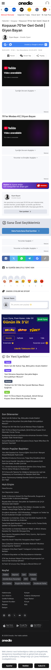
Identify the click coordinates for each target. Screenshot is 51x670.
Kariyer (27, 593)
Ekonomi (8, 381)
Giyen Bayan (19, 37)
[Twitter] (14, 615)
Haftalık (20, 338)
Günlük (9, 338)
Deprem (15, 575)
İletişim (4, 607)
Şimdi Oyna (42, 319)
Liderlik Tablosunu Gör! (24, 348)
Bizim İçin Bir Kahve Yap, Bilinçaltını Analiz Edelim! (26, 366)
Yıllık (42, 338)
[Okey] (22, 9)
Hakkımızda (6, 593)
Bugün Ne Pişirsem (22, 583)
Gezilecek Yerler (40, 583)
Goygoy (14, 21)
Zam (24, 575)
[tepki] (4, 281)
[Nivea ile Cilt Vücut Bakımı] (6, 9)
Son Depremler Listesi (10, 492)
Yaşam (7, 362)
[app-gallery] (36, 626)
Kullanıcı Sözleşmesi (32, 596)
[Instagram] (4, 615)
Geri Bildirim (6, 596)
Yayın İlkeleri (29, 599)
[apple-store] (8, 626)
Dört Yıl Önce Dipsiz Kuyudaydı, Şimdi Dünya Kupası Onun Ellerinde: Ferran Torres (23, 397)
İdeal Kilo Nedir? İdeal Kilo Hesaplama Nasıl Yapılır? (21, 540)
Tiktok (33, 579)
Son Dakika (7, 583)
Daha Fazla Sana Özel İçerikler (24, 231)
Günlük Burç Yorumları (11, 579)
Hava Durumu (7, 488)
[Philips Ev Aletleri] (14, 9)
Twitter (5, 575)
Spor (7, 392)
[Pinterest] (25, 615)
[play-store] (22, 626)
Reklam (5, 604)
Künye (26, 602)
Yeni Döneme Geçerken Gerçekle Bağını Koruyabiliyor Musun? (21, 375)
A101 (25, 579)
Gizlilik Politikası (8, 599)
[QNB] (37, 9)
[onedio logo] (24, 640)
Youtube (33, 575)
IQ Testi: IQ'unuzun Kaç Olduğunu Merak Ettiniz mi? (21, 564)
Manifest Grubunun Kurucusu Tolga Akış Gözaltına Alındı (23, 458)
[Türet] (45, 9)
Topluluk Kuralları (8, 602)
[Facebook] (9, 615)
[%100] (29, 9)
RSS (25, 604)
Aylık (31, 338)
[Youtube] (20, 615)
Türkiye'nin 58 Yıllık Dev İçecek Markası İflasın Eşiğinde (24, 386)
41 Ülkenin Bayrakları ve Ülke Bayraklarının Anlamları (21, 554)
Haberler (5, 21)
